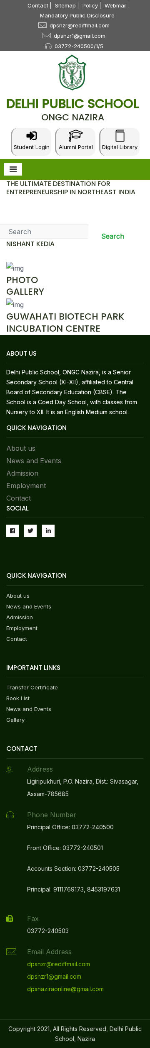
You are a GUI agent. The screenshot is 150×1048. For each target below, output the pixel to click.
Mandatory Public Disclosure (77, 15)
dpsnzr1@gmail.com (79, 35)
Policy (90, 5)
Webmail (116, 5)
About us (20, 448)
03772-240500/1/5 (79, 46)
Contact (38, 5)
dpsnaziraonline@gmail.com (65, 988)
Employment (26, 485)
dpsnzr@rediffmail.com (80, 25)
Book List (18, 698)
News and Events (33, 461)
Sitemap (65, 5)
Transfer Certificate (32, 687)
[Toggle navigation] (13, 169)
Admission (22, 473)
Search (112, 236)
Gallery (15, 719)
